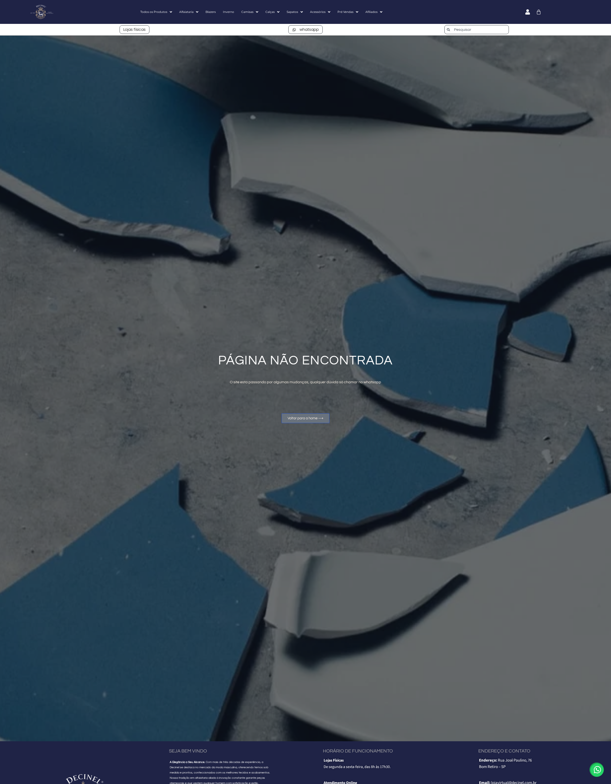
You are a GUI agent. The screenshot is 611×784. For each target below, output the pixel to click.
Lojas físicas (134, 29)
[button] (597, 770)
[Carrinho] (538, 11)
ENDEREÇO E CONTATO (504, 751)
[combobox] (476, 29)
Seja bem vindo (188, 751)
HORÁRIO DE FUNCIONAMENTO (358, 751)
